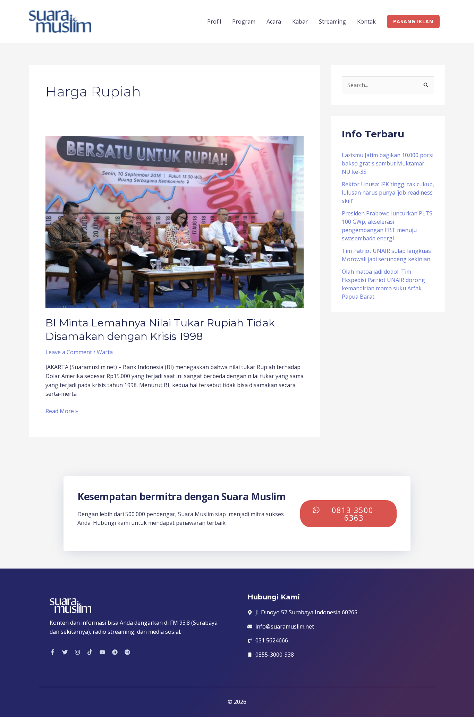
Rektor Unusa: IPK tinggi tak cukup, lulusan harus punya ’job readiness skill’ (388, 192)
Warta (105, 352)
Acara (273, 21)
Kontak (366, 21)
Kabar (300, 21)
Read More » (61, 411)
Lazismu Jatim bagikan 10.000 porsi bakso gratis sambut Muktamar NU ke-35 (387, 163)
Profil (214, 21)
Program (243, 21)
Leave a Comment (68, 352)
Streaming (332, 21)
